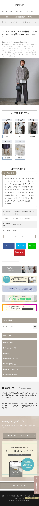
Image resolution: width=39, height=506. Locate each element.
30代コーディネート (25, 44)
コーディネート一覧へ (19, 236)
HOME (5, 22)
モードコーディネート (13, 50)
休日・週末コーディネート (11, 52)
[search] (35, 327)
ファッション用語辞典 (10, 374)
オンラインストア (31, 11)
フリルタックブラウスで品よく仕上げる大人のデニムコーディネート (10, 395)
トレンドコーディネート (13, 48)
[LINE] (32, 246)
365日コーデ (26, 22)
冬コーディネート (25, 52)
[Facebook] (9, 246)
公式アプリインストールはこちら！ (19, 436)
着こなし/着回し (9, 342)
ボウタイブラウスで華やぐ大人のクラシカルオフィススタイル (10, 406)
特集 (2, 11)
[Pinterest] (19, 252)
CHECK (7, 136)
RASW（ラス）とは (10, 364)
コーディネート (15, 22)
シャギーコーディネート (16, 46)
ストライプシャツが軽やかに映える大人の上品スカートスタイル (28, 395)
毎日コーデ (9, 11)
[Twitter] (21, 246)
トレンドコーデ (18, 11)
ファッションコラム (10, 348)
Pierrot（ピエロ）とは (11, 358)
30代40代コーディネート (10, 44)
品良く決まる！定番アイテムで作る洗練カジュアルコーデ (28, 406)
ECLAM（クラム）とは (11, 369)
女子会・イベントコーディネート (21, 54)
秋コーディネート (15, 56)
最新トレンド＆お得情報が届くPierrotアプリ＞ (19, 17)
